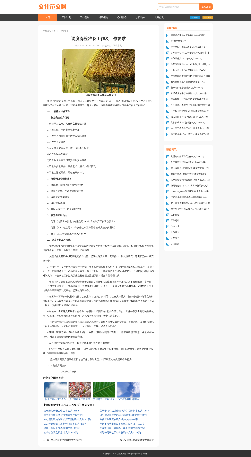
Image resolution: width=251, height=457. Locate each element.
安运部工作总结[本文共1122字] (139, 440)
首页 (47, 17)
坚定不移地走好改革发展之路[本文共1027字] (122, 424)
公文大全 (175, 238)
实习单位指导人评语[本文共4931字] (188, 35)
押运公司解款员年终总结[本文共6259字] (120, 432)
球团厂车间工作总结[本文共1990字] (62, 428)
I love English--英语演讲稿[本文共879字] (190, 191)
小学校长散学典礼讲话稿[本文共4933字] (190, 111)
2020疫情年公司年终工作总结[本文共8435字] (122, 428)
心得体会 (122, 17)
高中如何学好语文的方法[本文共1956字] (190, 134)
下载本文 (117, 45)
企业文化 (64, 31)
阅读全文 (106, 45)
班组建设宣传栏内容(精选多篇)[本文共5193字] (123, 415)
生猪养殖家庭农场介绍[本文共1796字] (119, 419)
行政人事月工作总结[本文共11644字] (188, 70)
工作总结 (84, 17)
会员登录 (195, 17)
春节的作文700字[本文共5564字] (186, 58)
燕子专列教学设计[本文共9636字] (187, 87)
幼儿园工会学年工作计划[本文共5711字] (190, 128)
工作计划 (66, 17)
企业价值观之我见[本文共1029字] (61, 432)
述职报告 (103, 17)
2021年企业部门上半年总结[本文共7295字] (65, 424)
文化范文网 (121, 454)
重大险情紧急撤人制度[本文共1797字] (63, 415)
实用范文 (159, 17)
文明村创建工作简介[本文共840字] (187, 156)
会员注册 (207, 17)
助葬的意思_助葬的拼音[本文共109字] (189, 174)
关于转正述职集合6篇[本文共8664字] (188, 162)
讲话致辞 (175, 244)
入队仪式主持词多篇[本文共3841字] (188, 122)
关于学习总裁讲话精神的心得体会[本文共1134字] (125, 410)
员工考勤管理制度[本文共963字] (66, 440)
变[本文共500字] (179, 41)
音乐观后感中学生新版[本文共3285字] (189, 93)
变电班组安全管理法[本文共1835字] (62, 410)
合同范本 (140, 17)
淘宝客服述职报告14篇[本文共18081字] (190, 168)
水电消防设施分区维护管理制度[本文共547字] (67, 419)
